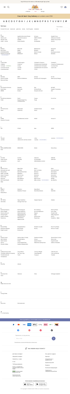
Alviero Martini (21, 41)
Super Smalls (54, 241)
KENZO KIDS (20, 148)
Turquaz (36, 255)
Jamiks (3, 139)
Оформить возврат (17, 356)
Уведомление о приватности (49, 359)
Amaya (36, 36)
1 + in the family (5, 313)
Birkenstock (37, 48)
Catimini (20, 64)
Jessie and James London (24, 139)
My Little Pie (54, 180)
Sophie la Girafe (38, 237)
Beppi (19, 50)
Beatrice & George (5, 54)
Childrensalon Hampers (40, 66)
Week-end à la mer (6, 283)
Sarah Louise (4, 237)
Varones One (4, 274)
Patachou (3, 218)
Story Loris (53, 239)
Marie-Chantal (4, 175)
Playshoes (37, 218)
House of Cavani (5, 120)
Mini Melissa (21, 178)
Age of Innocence (22, 38)
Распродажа (29, 29)
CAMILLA (3, 64)
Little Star (53, 159)
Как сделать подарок (50, 354)
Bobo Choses (37, 52)
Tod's (19, 255)
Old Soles (3, 201)
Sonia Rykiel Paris (22, 242)
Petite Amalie (21, 219)
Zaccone (3, 303)
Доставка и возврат (17, 354)
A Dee (2, 36)
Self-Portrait (4, 239)
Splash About (37, 241)
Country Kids (54, 66)
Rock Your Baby (55, 227)
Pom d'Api (53, 211)
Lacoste (3, 157)
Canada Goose (5, 67)
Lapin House (4, 159)
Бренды (42, 11)
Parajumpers (4, 214)
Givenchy (20, 110)
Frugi (35, 100)
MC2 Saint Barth (5, 180)
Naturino (20, 189)
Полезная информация (51, 367)
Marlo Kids (3, 176)
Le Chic (19, 157)
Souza (36, 239)
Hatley (2, 118)
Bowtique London (55, 52)
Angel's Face (54, 36)
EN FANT (53, 87)
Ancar (35, 39)
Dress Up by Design (56, 78)
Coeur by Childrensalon (57, 64)
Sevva (2, 242)
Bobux (35, 53)
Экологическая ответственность (16, 375)
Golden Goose (38, 108)
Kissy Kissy (54, 148)
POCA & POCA (54, 209)
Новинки (28, 11)
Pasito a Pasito (4, 216)
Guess (52, 108)
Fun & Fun (53, 98)
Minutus (36, 172)
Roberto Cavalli (38, 227)
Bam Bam (3, 50)
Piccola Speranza (38, 211)
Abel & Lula (3, 38)
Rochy (36, 228)
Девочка (18, 29)
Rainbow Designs (5, 228)
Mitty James (41, 180)
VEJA (2, 275)
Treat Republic (38, 253)
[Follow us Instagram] (29, 331)
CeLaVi (19, 69)
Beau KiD (20, 48)
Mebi (2, 182)
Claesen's (53, 62)
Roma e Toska (55, 228)
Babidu (3, 48)
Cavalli (19, 67)
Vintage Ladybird (55, 274)
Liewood (36, 157)
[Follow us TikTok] (52, 331)
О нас (13, 361)
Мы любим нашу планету (36, 348)
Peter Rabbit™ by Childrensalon (22, 215)
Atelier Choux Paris (56, 39)
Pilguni (36, 213)
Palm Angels (4, 211)
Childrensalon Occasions (41, 67)
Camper (6, 66)
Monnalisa (54, 172)
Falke (2, 100)
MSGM (52, 178)
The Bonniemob (5, 255)
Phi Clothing (37, 209)
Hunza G (53, 118)
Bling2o (36, 50)
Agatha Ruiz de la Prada (24, 36)
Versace (20, 274)
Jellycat (20, 138)
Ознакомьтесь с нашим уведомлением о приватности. (26, 342)
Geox (2, 110)
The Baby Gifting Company (8, 253)
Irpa (35, 128)
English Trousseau (56, 89)
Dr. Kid (52, 76)
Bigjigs (19, 52)
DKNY (19, 76)
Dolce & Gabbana (22, 78)
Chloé (35, 69)
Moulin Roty (54, 176)
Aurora (53, 41)
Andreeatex (37, 41)
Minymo (36, 173)
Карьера (47, 356)
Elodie (19, 91)
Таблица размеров (17, 364)
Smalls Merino (21, 239)
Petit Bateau (21, 217)
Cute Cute (53, 67)
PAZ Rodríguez (21, 209)
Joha (35, 138)
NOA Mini (53, 191)
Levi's (19, 161)
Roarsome (20, 230)
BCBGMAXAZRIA (5, 52)
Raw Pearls (20, 228)
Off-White (3, 200)
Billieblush (20, 53)
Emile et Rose (37, 89)
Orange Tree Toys (22, 201)
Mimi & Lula (20, 175)
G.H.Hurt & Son (4, 108)
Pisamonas (37, 216)
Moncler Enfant (55, 170)
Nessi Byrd (37, 189)
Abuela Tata (4, 39)
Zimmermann (21, 303)
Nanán (2, 191)
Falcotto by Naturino (6, 98)
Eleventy (20, 87)
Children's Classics (39, 62)
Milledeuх (20, 173)
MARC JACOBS (4, 173)
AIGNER (19, 39)
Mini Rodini (20, 180)
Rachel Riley (4, 227)
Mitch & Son (37, 178)
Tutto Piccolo (54, 251)
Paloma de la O (5, 213)
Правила (47, 365)
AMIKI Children (38, 38)
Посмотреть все (5, 29)
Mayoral (3, 178)
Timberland (4, 256)
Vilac (35, 274)
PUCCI (52, 216)
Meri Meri (20, 170)
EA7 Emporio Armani (6, 87)
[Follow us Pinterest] (41, 331)
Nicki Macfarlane (38, 191)
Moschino (53, 175)
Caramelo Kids (5, 69)
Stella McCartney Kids (40, 242)
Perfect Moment (21, 213)
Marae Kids (3, 172)
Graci (35, 110)
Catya (19, 66)
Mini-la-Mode (37, 170)
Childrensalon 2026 (32, 388)
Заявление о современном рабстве (51, 371)
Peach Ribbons (21, 211)
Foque (35, 98)
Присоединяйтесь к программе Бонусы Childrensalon (35, 320)
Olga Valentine (21, 200)
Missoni (36, 176)
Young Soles (4, 293)
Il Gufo (19, 128)
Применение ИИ (49, 362)
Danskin (3, 76)
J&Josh (3, 138)
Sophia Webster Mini (23, 244)
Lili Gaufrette (37, 159)
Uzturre (19, 264)
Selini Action (4, 241)
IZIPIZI (52, 128)
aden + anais (4, 41)
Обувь (23, 29)
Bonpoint (53, 48)
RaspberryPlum (21, 227)
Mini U (35, 168)
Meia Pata (20, 168)
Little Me (53, 157)
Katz (2, 149)
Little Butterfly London (39, 161)
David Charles (4, 78)
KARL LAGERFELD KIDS (6, 148)
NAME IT (3, 189)
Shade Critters (4, 244)
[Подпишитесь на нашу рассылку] (53, 338)
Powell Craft (54, 213)
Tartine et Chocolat (6, 251)
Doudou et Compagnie (40, 78)
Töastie (53, 255)
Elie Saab (20, 89)
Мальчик (12, 29)
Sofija (19, 241)
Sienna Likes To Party (23, 237)
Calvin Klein (4, 62)
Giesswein (20, 108)
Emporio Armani (38, 91)
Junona (57, 138)
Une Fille (3, 264)
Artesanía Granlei (55, 38)
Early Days (3, 89)
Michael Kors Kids (22, 172)
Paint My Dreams (5, 209)
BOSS (52, 50)
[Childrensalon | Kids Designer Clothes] (35, 7)
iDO (1, 128)
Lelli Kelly (20, 159)
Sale (35, 11)
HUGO (35, 118)
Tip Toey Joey (21, 253)
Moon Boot (54, 173)
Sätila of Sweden (55, 242)
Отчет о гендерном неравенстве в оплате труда (18, 367)
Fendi (19, 98)
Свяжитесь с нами (17, 359)
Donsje (36, 76)
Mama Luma (4, 168)
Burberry (53, 53)
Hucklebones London (23, 118)
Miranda (36, 175)
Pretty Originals (55, 214)
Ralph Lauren (4, 230)
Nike (52, 189)
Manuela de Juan (5, 170)
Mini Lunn (20, 176)
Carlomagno (21, 62)
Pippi (35, 214)
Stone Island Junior (56, 237)
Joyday (40, 139)
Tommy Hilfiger (38, 251)
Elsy (35, 87)
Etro (52, 91)
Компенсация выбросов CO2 (17, 372)
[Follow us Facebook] (18, 331)
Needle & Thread (22, 191)
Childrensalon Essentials (40, 64)
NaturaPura (4, 192)
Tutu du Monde (55, 253)
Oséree (53, 200)
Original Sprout (38, 200)
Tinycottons (21, 251)
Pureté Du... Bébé (55, 218)
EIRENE (2, 91)
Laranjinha (3, 161)
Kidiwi (35, 148)
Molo (52, 168)
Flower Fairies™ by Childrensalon (22, 100)
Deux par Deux (4, 80)
